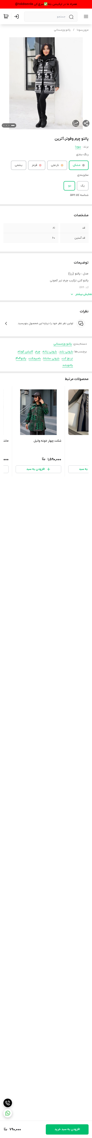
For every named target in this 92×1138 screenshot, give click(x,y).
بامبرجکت (35, 358)
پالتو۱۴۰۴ (21, 358)
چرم (37, 352)
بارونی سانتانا (51, 358)
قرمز (34, 165)
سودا (78, 147)
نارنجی (55, 165)
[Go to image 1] (13, 125)
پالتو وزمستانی (62, 30)
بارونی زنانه (50, 352)
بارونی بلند (66, 352)
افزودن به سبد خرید (67, 1129)
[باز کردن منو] (85, 16)
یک (83, 186)
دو (69, 186)
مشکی (76, 165)
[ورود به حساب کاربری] (17, 16)
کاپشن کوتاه (25, 352)
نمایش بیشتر (83, 294)
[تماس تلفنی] (7, 1103)
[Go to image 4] (3, 125)
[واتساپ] (7, 1113)
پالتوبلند (67, 365)
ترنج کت (67, 358)
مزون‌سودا (83, 30)
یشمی (18, 165)
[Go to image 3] (6, 125)
